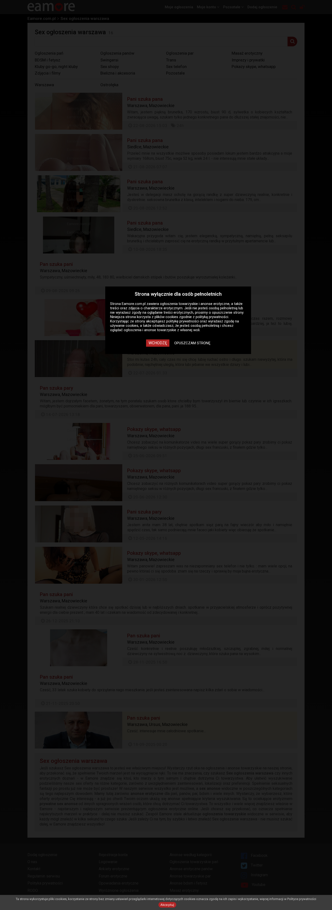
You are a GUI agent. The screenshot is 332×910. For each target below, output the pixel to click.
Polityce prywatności (301, 899)
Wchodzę (158, 343)
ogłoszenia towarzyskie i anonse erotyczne (194, 304)
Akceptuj (167, 905)
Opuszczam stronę (192, 343)
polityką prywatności (212, 317)
